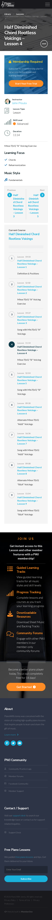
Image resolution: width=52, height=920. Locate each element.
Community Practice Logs (20, 769)
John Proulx (19, 103)
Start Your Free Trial (26, 83)
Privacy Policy (10, 900)
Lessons (20, 14)
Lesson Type (19, 109)
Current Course (17, 230)
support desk (19, 815)
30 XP (44, 44)
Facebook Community (18, 783)
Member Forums (16, 776)
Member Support (16, 791)
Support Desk (15, 832)
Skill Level (17, 120)
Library (7, 14)
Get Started (24, 687)
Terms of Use (24, 900)
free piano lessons (24, 857)
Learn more (10, 734)
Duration (17, 131)
